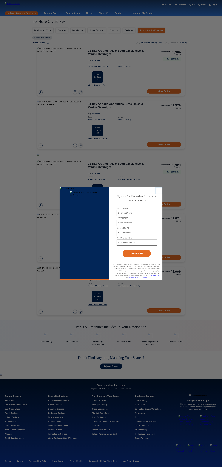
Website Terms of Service (138, 277)
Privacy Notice (154, 275)
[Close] (159, 190)
